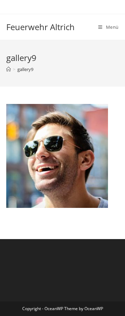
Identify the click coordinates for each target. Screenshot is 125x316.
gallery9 (25, 69)
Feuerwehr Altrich (40, 27)
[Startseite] (8, 69)
